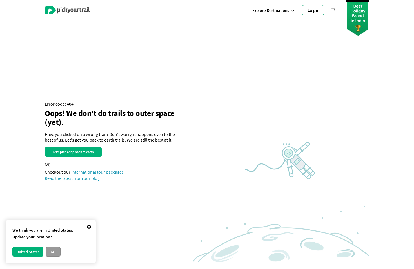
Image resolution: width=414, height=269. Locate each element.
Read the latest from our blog (72, 178)
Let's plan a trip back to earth (73, 152)
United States (27, 251)
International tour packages (97, 172)
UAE (53, 251)
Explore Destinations (270, 10)
